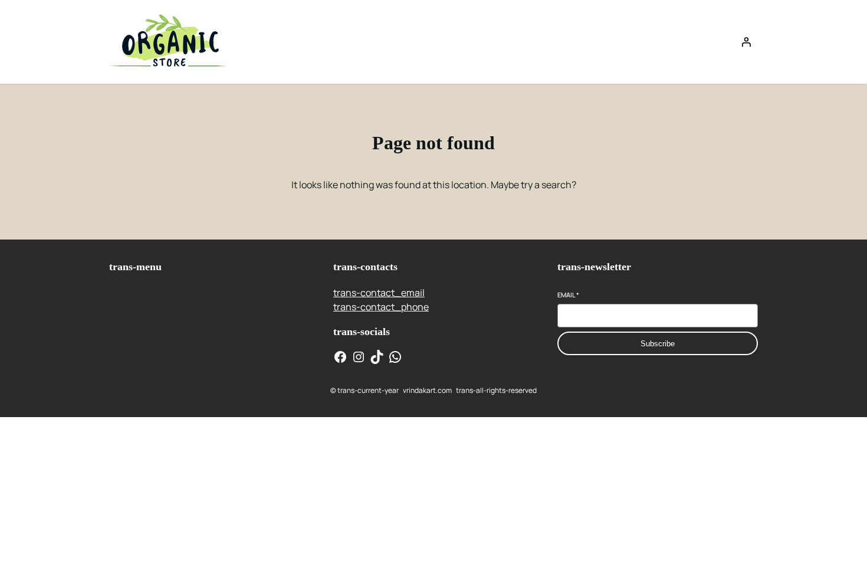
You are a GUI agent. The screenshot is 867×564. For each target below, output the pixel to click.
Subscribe (658, 343)
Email (568, 294)
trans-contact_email (379, 292)
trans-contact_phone (381, 306)
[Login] (746, 42)
